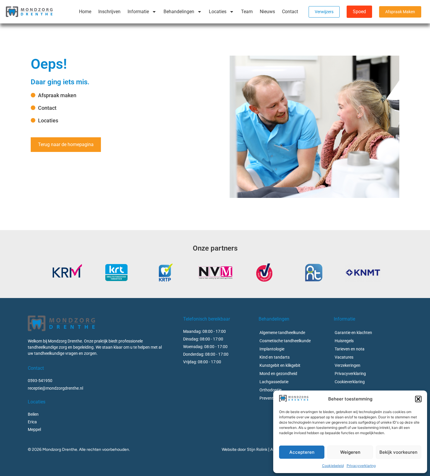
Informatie (138, 11)
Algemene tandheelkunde (282, 332)
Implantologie (271, 349)
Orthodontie (270, 390)
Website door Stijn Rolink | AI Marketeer (258, 449)
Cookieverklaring (350, 381)
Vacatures (344, 357)
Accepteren (301, 452)
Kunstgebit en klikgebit (279, 365)
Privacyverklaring (361, 465)
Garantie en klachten (353, 332)
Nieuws (267, 11)
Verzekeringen (347, 365)
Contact (290, 11)
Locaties (217, 11)
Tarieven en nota (349, 349)
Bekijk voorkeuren (398, 452)
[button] (418, 399)
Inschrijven (109, 11)
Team (247, 11)
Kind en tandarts (274, 357)
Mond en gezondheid (278, 373)
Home (85, 11)
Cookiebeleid (333, 465)
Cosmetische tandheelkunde (285, 340)
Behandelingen (179, 11)
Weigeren (350, 452)
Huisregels (344, 340)
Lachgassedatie (273, 381)
